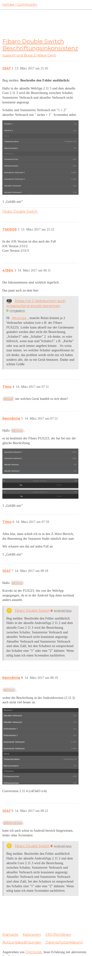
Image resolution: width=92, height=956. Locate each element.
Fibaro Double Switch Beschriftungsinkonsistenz (40, 45)
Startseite (10, 934)
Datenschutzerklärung (64, 942)
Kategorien (32, 934)
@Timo (17, 430)
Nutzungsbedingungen (21, 942)
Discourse (33, 952)
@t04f (8, 399)
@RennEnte (13, 823)
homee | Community (19, 4)
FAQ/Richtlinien (58, 934)
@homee (19, 318)
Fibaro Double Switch (20, 211)
